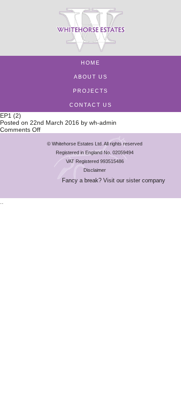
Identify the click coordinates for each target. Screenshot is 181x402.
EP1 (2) (10, 115)
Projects (90, 91)
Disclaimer (94, 170)
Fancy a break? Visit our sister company (113, 180)
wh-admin (102, 122)
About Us (91, 77)
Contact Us (90, 105)
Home (90, 63)
